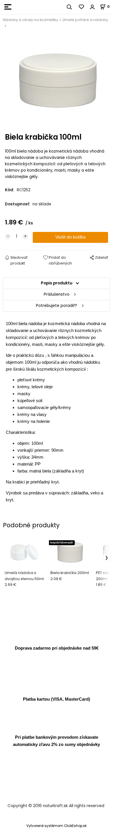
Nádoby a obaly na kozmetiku (30, 19)
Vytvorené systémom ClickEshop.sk (56, 826)
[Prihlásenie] (92, 7)
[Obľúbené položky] (82, 7)
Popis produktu (56, 283)
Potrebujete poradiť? (56, 305)
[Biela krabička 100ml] (56, 81)
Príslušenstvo (57, 294)
